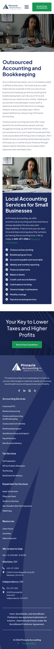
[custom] (19, 391)
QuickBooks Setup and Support (16, 433)
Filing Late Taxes (9, 496)
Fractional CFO (9, 406)
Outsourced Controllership (14, 423)
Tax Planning (8, 471)
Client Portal (8, 529)
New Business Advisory (12, 443)
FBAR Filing (7, 511)
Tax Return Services (11, 501)
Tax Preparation (9, 461)
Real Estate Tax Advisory (12, 475)
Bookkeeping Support (12, 428)
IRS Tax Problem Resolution (14, 466)
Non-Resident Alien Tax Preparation (17, 506)
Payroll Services (9, 438)
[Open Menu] (27, 7)
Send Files (7, 533)
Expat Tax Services (10, 491)
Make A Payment (9, 538)
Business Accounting (11, 411)
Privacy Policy (29, 643)
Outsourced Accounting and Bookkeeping (13, 417)
